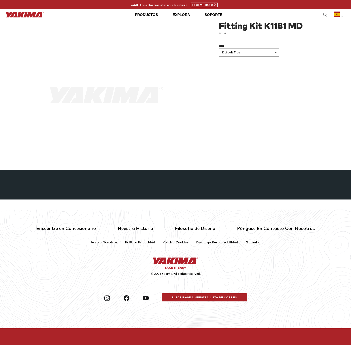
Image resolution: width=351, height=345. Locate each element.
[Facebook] (132, 298)
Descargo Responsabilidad (217, 242)
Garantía (253, 242)
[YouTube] (151, 298)
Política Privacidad (140, 242)
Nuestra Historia (135, 228)
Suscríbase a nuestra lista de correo (204, 297)
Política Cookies (175, 242)
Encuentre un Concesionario (66, 228)
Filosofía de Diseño (195, 228)
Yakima (167, 273)
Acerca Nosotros (104, 242)
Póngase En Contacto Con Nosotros (276, 228)
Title (221, 45)
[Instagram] (112, 298)
